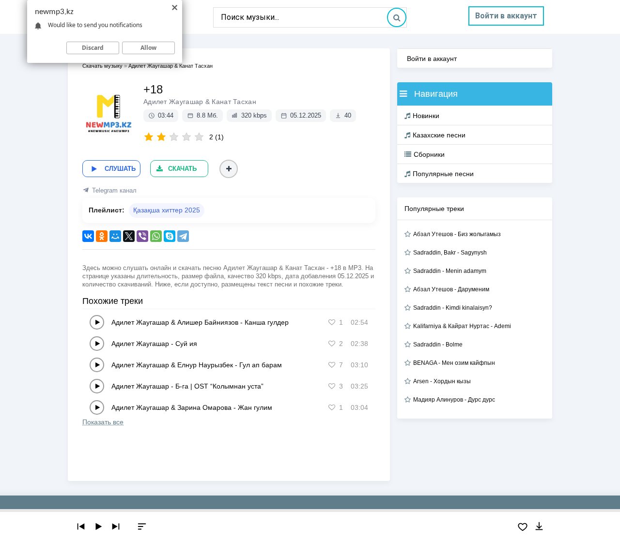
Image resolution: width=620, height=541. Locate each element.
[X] (129, 236)
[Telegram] (183, 236)
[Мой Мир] (115, 236)
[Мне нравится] (332, 322)
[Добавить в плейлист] (228, 169)
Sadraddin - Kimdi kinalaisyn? (452, 307)
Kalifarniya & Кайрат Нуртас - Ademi (462, 326)
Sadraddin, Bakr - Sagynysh (450, 252)
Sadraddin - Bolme (438, 344)
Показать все (103, 422)
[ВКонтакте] (88, 236)
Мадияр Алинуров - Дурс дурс (454, 399)
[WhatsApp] (156, 236)
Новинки (426, 116)
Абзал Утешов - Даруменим (451, 289)
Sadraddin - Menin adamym (449, 271)
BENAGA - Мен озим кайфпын (454, 363)
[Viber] (142, 236)
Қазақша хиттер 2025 (166, 210)
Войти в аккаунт (506, 15)
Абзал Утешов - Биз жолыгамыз (457, 234)
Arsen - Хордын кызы (442, 381)
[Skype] (169, 236)
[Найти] (396, 17)
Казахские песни (439, 135)
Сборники (429, 154)
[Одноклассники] (102, 236)
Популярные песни (443, 174)
